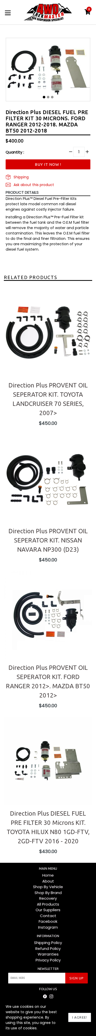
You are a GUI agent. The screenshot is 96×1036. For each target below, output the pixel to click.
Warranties (48, 954)
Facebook (48, 921)
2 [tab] (48, 97)
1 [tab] (44, 97)
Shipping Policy (48, 942)
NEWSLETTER (48, 968)
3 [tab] (52, 97)
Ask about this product (33, 184)
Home (48, 875)
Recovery (48, 898)
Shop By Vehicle (48, 886)
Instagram (48, 927)
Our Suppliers (48, 909)
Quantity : (15, 152)
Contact (48, 915)
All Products (48, 904)
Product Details (22, 192)
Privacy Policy (48, 960)
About (48, 881)
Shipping (21, 177)
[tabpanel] (48, 71)
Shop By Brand (48, 892)
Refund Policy (48, 948)
